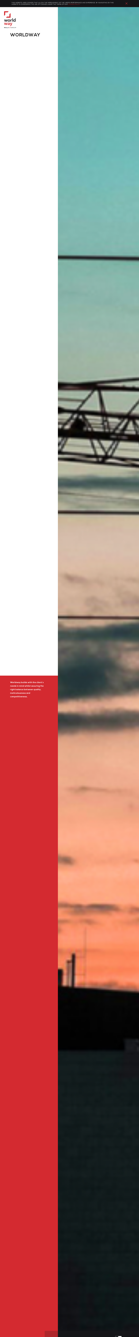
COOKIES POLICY (74, 4)
